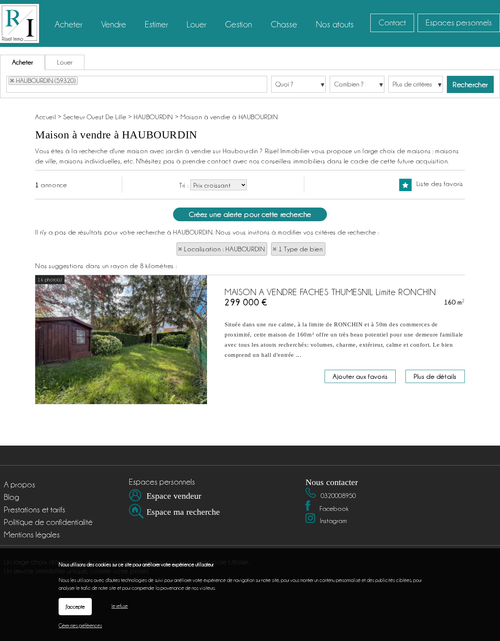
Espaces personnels (459, 22)
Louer (64, 62)
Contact (392, 22)
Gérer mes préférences (80, 625)
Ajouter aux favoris (360, 376)
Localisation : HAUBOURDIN (224, 248)
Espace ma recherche (183, 512)
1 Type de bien (301, 248)
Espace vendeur (173, 496)
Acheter (22, 62)
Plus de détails (435, 376)
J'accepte (75, 606)
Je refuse (119, 606)
